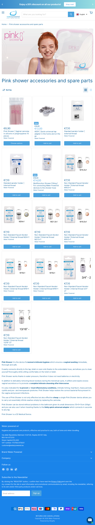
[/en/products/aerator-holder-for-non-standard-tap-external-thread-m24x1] (16, 214)
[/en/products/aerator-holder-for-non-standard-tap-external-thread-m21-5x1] (47, 214)
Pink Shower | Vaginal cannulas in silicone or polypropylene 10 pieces (16, 133)
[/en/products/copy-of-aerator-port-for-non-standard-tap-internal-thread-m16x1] (16, 266)
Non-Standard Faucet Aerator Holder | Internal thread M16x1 (45, 287)
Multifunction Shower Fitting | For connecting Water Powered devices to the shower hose (46, 185)
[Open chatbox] (90, 520)
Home (4, 24)
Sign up (36, 493)
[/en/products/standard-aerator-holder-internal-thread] (16, 162)
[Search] (71, 14)
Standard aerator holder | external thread (74, 132)
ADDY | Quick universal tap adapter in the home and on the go (47, 133)
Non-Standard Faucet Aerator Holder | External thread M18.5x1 (76, 237)
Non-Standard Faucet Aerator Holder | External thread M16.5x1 (76, 185)
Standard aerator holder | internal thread (14, 184)
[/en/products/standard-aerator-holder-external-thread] (77, 111)
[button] (82, 14)
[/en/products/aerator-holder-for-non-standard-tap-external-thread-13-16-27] (16, 317)
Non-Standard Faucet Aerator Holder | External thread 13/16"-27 (16, 340)
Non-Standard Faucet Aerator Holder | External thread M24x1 (16, 236)
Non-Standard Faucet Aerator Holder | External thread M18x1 (16, 287)
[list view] (90, 89)
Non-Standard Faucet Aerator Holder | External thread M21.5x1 (47, 237)
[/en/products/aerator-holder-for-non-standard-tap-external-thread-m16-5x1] (77, 162)
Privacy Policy (56, 481)
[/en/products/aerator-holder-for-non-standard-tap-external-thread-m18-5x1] (77, 214)
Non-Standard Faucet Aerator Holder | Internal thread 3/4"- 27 (76, 288)
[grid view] (85, 89)
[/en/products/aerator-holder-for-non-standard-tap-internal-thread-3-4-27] (77, 266)
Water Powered (9, 138)
